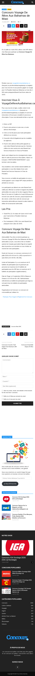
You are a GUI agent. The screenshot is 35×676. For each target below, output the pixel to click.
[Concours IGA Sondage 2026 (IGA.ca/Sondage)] (6, 499)
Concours (9, 6)
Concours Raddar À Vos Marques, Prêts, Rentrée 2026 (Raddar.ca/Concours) (22, 516)
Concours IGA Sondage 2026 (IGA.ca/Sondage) (14, 559)
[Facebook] (17, 667)
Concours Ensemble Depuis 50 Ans (27, 345)
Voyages (9, 9)
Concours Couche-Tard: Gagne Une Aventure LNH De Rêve (9, 346)
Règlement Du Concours (25, 297)
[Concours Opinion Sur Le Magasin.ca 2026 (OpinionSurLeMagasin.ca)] (6, 508)
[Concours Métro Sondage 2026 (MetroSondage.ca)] (6, 574)
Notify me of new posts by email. (12, 399)
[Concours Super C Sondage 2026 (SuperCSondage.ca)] (6, 582)
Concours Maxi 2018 (16, 326)
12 (32, 562)
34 (19, 21)
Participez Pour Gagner (10, 297)
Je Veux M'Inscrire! (10, 484)
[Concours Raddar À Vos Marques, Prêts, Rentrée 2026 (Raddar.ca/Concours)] (6, 517)
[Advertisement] (17, 69)
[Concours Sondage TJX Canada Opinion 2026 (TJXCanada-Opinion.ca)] (6, 591)
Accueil (3, 6)
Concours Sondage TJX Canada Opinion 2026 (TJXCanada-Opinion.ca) (21, 590)
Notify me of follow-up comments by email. (15, 396)
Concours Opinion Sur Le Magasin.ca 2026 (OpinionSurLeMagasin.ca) (20, 507)
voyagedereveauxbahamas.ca (21, 83)
